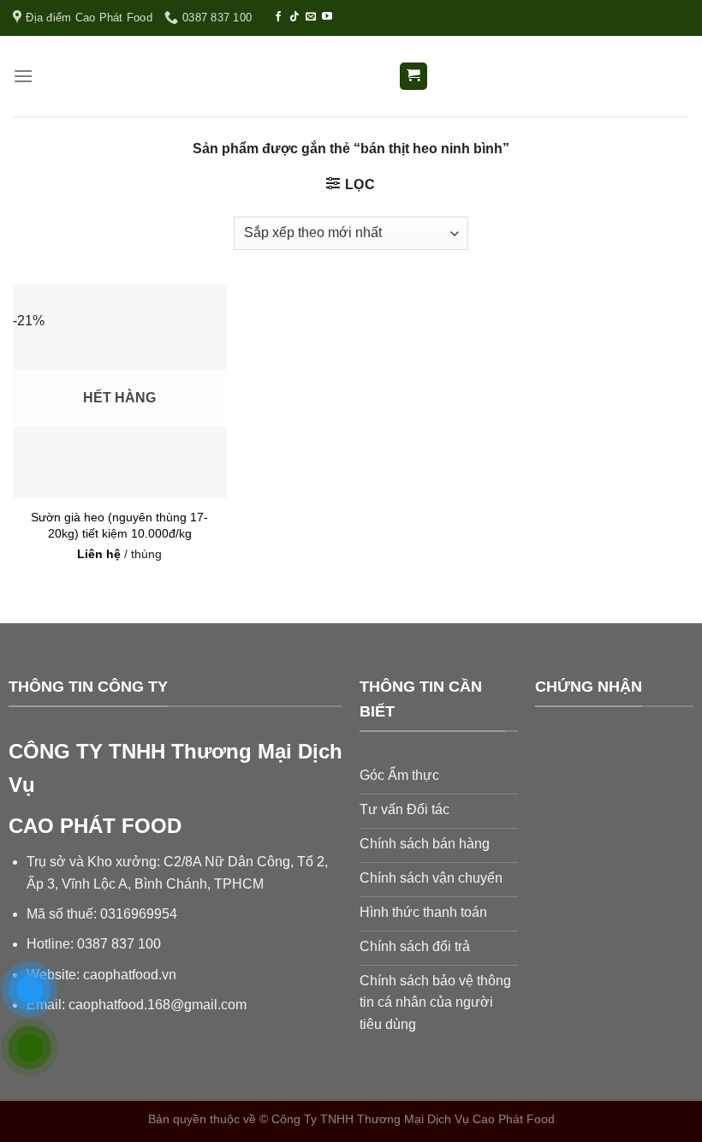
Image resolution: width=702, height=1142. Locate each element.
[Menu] (23, 76)
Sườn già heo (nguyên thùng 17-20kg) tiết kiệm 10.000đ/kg (119, 525)
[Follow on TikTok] (294, 17)
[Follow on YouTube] (327, 17)
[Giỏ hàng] (414, 76)
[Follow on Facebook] (278, 17)
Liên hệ (99, 554)
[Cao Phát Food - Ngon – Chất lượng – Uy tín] (351, 76)
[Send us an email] (311, 17)
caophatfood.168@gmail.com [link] (157, 1004)
